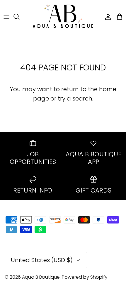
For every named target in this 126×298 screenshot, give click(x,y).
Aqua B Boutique (41, 277)
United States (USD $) (42, 260)
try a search (75, 98)
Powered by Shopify (85, 277)
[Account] (106, 16)
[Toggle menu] (6, 16)
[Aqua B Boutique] (63, 16)
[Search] (19, 16)
